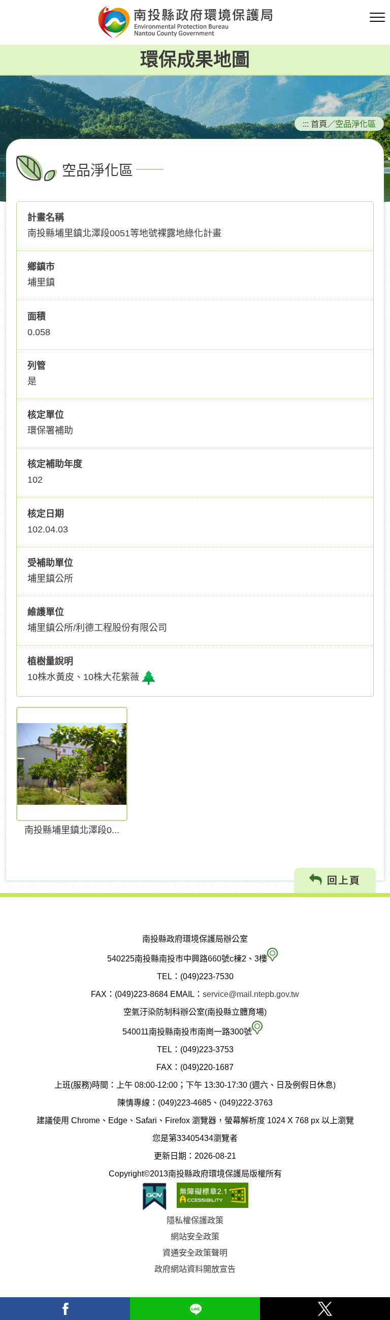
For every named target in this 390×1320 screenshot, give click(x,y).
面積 (36, 316)
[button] (377, 18)
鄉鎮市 (41, 267)
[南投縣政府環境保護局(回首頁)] (195, 22)
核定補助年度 (54, 464)
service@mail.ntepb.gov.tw (251, 994)
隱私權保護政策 (195, 1220)
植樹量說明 (50, 661)
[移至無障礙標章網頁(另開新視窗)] (212, 1196)
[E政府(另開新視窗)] (154, 1196)
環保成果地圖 (195, 59)
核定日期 (45, 514)
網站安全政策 (195, 1236)
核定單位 (45, 415)
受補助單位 (50, 563)
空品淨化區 (355, 123)
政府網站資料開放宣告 (195, 1269)
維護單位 (45, 612)
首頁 (319, 123)
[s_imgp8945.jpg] (71, 764)
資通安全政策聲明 (195, 1252)
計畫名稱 (45, 217)
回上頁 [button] (342, 880)
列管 (36, 366)
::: (306, 123)
